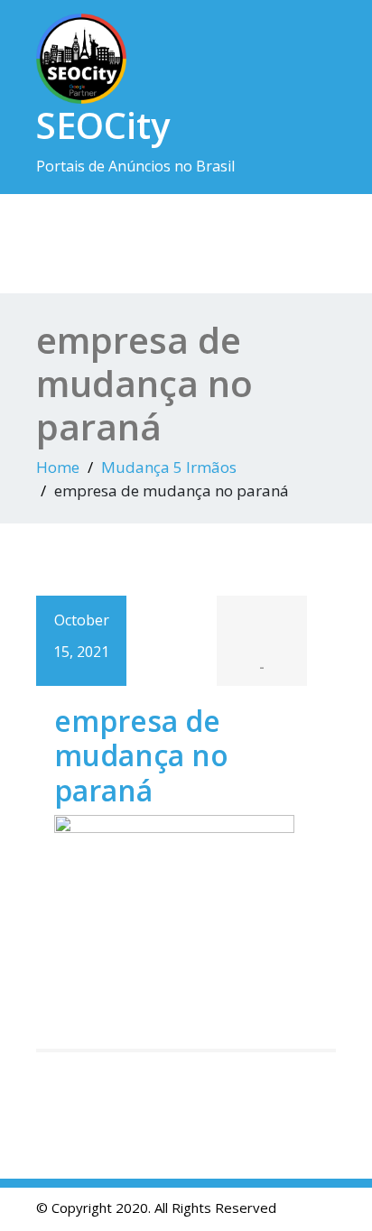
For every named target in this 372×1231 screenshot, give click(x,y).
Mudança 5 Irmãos (169, 467)
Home (57, 467)
